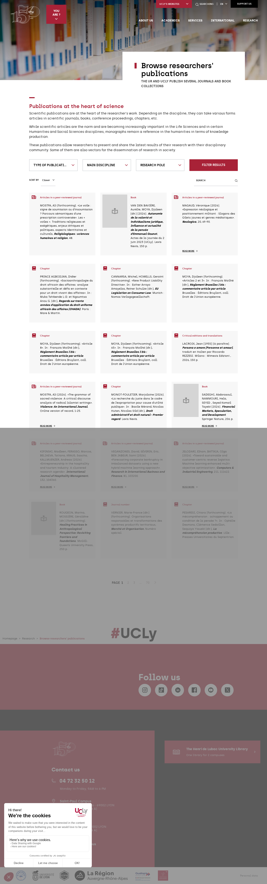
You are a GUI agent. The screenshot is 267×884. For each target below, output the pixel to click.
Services (195, 20)
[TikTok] (161, 690)
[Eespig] (64, 878)
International (222, 20)
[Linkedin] (177, 690)
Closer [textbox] (46, 180)
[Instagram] (145, 690)
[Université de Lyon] (43, 878)
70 (148, 583)
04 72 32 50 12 (77, 781)
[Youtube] (211, 690)
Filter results (213, 165)
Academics (170, 20)
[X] (227, 690)
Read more (188, 251)
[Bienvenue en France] (21, 878)
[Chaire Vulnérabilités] (163, 878)
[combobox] (53, 165)
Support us (244, 4)
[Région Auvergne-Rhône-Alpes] (101, 878)
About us (146, 20)
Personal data (249, 875)
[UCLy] (25, 14)
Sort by (34, 180)
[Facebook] (194, 690)
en (221, 4)
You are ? (56, 12)
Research (250, 20)
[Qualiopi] (143, 878)
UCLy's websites (169, 4)
